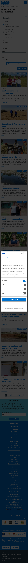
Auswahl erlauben (14, 304)
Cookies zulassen (14, 299)
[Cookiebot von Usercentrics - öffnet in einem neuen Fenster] (20, 253)
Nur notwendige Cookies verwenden (14, 308)
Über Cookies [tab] (23, 257)
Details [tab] (14, 257)
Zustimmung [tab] (5, 257)
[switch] (24, 285)
